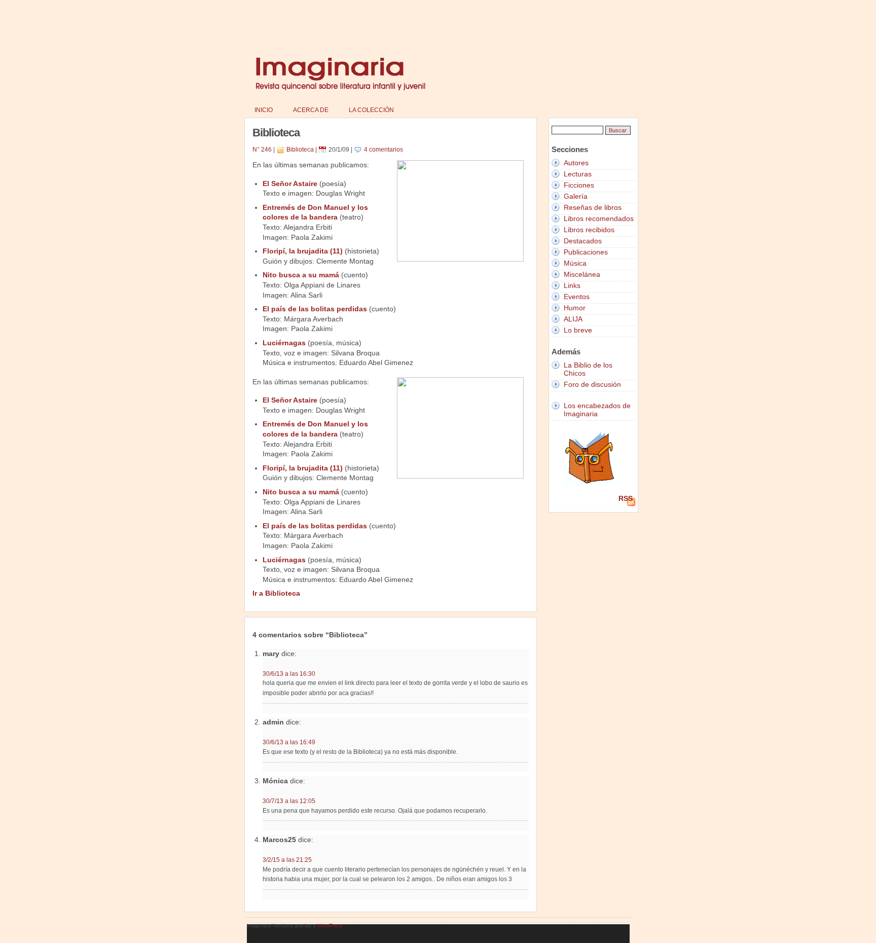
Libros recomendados (599, 218)
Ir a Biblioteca (276, 593)
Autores (576, 163)
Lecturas (578, 174)
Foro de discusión (592, 384)
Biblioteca (300, 149)
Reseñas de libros (593, 207)
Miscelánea (582, 274)
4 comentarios (383, 149)
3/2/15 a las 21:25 (287, 859)
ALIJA (573, 319)
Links (572, 285)
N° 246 (262, 149)
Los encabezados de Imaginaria (597, 410)
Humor (575, 308)
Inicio (263, 110)
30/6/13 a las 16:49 (289, 742)
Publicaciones (586, 252)
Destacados (583, 241)
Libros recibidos (589, 230)
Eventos (577, 297)
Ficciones (579, 185)
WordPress (330, 925)
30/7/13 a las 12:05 (289, 800)
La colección (371, 110)
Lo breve (578, 330)
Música (575, 263)
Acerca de (310, 110)
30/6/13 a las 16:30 (289, 673)
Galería (576, 196)
